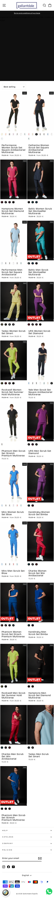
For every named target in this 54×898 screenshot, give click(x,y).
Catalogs (8, 837)
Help (5, 830)
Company (7, 843)
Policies (7, 850)
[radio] (2, 134)
